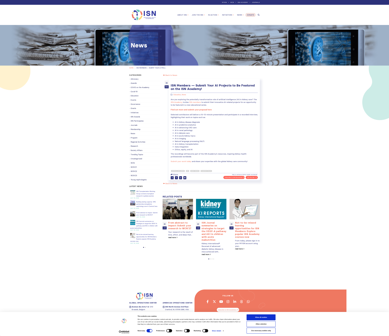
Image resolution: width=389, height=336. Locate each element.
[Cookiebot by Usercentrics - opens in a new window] (124, 332)
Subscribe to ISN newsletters (227, 310)
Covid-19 (134, 92)
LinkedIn (180, 177)
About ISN (182, 15)
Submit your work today (181, 161)
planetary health (206, 171)
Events (133, 100)
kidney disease (195, 171)
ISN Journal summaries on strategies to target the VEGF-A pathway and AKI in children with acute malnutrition (214, 231)
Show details (216, 331)
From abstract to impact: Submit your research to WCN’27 (179, 225)
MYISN (224, 2)
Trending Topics (137, 154)
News (239, 15)
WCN (232, 2)
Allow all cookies (261, 317)
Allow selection (261, 324)
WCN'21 (134, 167)
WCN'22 (134, 171)
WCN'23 (134, 175)
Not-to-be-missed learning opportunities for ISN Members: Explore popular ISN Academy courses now (247, 229)
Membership (135, 129)
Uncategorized (136, 159)
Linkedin (235, 302)
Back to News (171, 75)
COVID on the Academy (140, 87)
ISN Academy (243, 2)
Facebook (172, 177)
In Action (212, 15)
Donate (250, 15)
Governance (135, 104)
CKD (187, 171)
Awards (134, 83)
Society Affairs (136, 150)
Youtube (221, 302)
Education (177, 95)
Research (134, 146)
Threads (241, 302)
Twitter (176, 177)
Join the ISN (197, 15)
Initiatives (227, 15)
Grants (133, 108)
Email (184, 177)
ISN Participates (137, 121)
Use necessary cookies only (261, 330)
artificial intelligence (178, 171)
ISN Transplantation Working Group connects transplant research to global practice (145, 194)
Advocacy (134, 79)
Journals (256, 2)
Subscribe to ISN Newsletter (234, 177)
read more (172, 237)
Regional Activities (138, 142)
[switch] (169, 330)
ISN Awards (135, 117)
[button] (209, 259)
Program (134, 138)
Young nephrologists (139, 180)
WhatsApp (248, 302)
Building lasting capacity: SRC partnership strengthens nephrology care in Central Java (146, 204)
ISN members (195, 102)
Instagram (228, 302)
